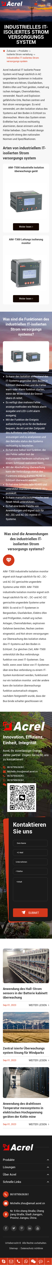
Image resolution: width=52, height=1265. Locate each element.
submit (30, 913)
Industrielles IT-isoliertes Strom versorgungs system (23, 59)
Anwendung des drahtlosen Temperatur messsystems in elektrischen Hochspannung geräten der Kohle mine (23, 1110)
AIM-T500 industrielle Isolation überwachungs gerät (26, 169)
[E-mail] (11, 1261)
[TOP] (48, 1261)
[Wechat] (33, 1261)
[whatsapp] (25, 1261)
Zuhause (11, 51)
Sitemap (13, 1248)
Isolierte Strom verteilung (19, 54)
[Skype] (3, 1261)
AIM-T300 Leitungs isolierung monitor (26, 241)
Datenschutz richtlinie (32, 1248)
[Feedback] (40, 1261)
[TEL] (18, 1261)
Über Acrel (9, 1174)
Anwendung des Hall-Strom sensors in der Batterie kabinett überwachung (25, 993)
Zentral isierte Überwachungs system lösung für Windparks (24, 1050)
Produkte (23, 51)
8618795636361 (15, 767)
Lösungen (9, 1167)
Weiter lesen (25, 226)
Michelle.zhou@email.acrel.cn (22, 771)
